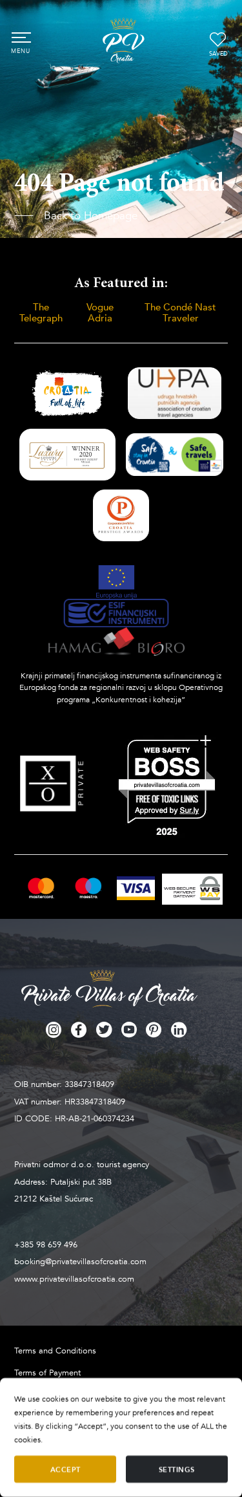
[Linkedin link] (179, 1030)
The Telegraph (41, 313)
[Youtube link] (129, 1030)
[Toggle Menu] (20, 37)
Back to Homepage (89, 215)
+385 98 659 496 (45, 1245)
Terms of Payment (47, 1373)
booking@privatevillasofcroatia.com (80, 1261)
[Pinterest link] (153, 1030)
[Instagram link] (53, 1030)
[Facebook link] (78, 1030)
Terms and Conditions (55, 1351)
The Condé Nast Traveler (180, 313)
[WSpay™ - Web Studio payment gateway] (192, 889)
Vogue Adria (100, 313)
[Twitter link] (104, 1030)
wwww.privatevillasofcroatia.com (74, 1279)
